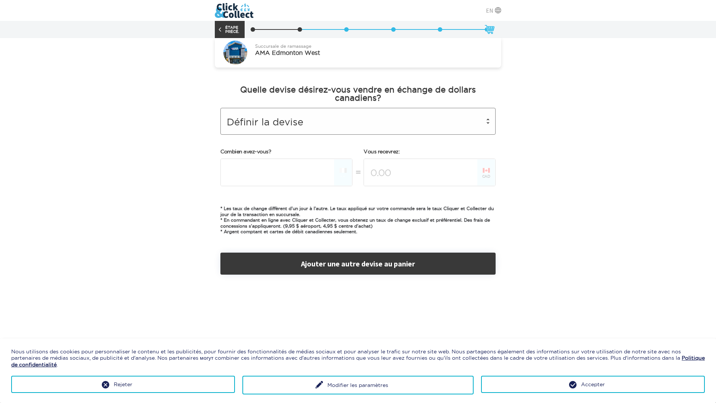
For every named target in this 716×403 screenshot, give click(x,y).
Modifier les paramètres (357, 385)
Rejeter (123, 384)
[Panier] (489, 29)
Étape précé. (232, 29)
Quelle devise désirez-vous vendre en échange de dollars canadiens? (358, 93)
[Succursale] (253, 29)
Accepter (593, 384)
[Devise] (300, 29)
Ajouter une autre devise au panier (358, 263)
